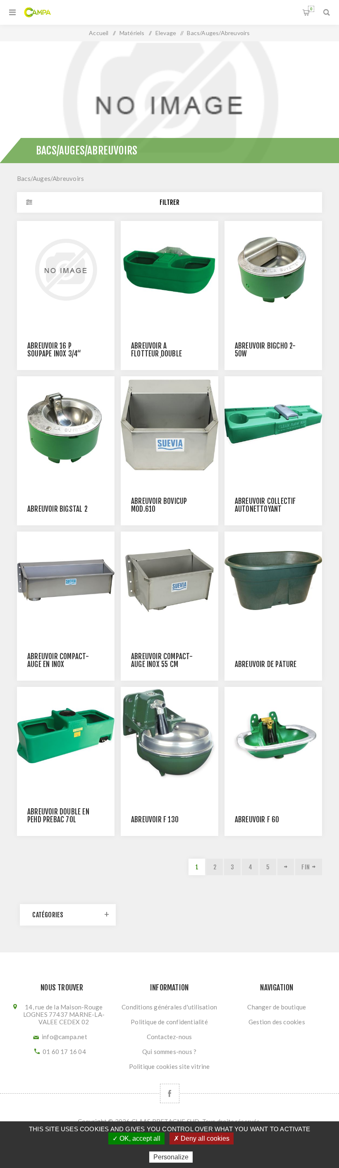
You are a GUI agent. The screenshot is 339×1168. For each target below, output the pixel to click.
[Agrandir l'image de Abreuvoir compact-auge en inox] (66, 580)
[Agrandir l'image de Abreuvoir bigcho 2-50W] (273, 269)
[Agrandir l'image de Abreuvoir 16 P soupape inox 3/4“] (66, 269)
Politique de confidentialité (169, 1022)
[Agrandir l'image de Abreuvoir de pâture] (273, 580)
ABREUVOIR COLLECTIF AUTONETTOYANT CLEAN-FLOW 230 (265, 509)
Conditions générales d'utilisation (169, 1007)
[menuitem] (169, 1006)
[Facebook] (169, 1093)
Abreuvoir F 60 (257, 819)
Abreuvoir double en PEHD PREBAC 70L (58, 815)
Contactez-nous (169, 1036)
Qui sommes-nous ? (169, 1051)
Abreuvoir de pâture (266, 664)
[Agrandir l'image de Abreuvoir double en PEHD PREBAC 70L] (66, 735)
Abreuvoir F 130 (155, 819)
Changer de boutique (276, 1007)
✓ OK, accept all (136, 1138)
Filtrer (169, 202)
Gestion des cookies (276, 1022)
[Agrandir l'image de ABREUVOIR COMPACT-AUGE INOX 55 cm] (169, 580)
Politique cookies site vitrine (169, 1066)
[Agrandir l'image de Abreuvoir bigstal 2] (66, 425)
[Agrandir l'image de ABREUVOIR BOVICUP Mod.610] (169, 425)
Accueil (98, 32)
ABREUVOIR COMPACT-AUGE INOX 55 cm (162, 660)
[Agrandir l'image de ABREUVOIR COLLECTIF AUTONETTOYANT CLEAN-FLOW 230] (273, 425)
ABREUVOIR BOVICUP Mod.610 (159, 505)
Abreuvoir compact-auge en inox (58, 660)
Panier (311, 9)
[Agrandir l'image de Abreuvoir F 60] (273, 735)
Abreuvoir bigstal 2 (57, 509)
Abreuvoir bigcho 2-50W (265, 350)
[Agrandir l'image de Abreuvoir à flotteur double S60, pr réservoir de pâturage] (169, 269)
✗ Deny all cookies (201, 1138)
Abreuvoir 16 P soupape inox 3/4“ (54, 350)
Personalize (171, 1157)
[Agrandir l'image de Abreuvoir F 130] (169, 735)
